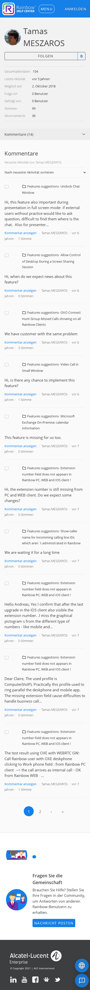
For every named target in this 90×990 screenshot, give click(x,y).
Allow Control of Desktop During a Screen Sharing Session (51, 261)
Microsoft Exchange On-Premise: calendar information (48, 422)
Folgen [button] (46, 56)
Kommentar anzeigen (20, 233)
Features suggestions (43, 186)
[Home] (19, 8)
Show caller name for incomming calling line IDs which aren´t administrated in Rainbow (51, 537)
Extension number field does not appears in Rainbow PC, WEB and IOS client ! (48, 474)
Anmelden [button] (75, 9)
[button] (46, 9)
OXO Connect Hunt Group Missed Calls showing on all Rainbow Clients (51, 318)
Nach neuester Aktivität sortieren (29, 172)
